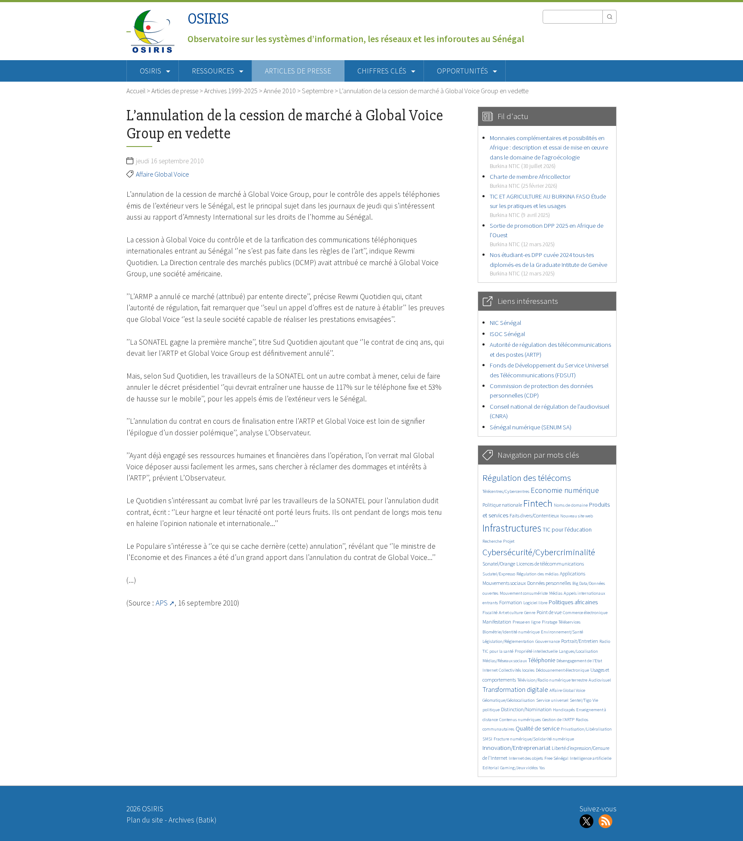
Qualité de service (537, 728)
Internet (489, 670)
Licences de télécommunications (550, 563)
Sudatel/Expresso (498, 574)
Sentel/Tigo (580, 700)
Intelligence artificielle (590, 758)
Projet (508, 541)
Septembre (317, 90)
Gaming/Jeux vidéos (519, 768)
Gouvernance (547, 641)
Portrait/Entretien (579, 641)
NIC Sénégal (505, 322)
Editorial (490, 768)
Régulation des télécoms (526, 477)
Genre (529, 612)
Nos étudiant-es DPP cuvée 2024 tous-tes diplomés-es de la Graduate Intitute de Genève (548, 264)
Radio (604, 641)
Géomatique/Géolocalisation (508, 700)
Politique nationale (502, 505)
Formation (510, 602)
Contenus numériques (520, 719)
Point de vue (549, 612)
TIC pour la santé (497, 651)
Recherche (492, 541)
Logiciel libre (535, 603)
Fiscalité (489, 612)
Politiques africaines (573, 602)
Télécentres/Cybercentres (505, 491)
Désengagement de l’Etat (579, 661)
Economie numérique (565, 490)
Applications (572, 573)
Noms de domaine (571, 505)
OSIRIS (208, 18)
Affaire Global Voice (162, 174)
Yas (542, 768)
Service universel (552, 700)
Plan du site (144, 820)
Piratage (549, 622)
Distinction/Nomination (526, 709)
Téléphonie (541, 660)
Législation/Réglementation (508, 641)
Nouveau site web (576, 516)
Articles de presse (298, 71)
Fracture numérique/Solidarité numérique (534, 739)
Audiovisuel (600, 680)
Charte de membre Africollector (530, 180)
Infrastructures (511, 528)
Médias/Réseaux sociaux (504, 661)
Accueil (135, 90)
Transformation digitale (515, 689)
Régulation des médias (537, 574)
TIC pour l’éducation (567, 529)
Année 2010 (280, 90)
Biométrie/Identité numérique (511, 632)
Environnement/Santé (562, 632)
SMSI (487, 739)
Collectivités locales (516, 670)
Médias (555, 593)
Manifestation (496, 621)
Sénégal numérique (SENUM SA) (530, 427)
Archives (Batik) (192, 820)
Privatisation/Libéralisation (586, 729)
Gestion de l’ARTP (558, 719)
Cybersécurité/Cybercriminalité (538, 552)
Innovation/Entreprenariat (516, 747)
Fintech (538, 503)
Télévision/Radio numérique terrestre (552, 680)
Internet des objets (526, 758)
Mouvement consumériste (524, 593)
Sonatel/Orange (498, 563)
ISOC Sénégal (507, 334)
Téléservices (569, 622)
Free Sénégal (556, 758)
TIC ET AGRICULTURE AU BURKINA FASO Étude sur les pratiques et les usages (548, 205)
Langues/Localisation (578, 651)
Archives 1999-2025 (231, 90)
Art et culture (511, 612)
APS (162, 603)
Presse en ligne (526, 622)
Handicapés (564, 710)
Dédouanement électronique (562, 670)
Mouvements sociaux (504, 583)
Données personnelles (549, 583)
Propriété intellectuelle (536, 651)
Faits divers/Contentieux (534, 515)
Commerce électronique (585, 612)
